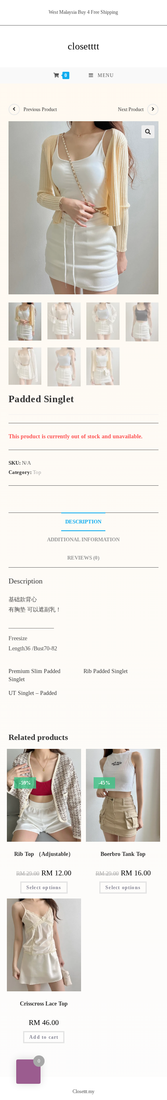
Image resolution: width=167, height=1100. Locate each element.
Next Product (130, 109)
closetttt (83, 46)
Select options (44, 887)
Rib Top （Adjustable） (44, 854)
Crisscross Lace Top (44, 1004)
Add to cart (43, 1037)
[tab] (84, 522)
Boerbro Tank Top (123, 854)
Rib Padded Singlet (106, 671)
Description (83, 522)
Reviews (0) (83, 558)
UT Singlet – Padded (33, 693)
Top (37, 472)
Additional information (83, 539)
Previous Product (40, 109)
